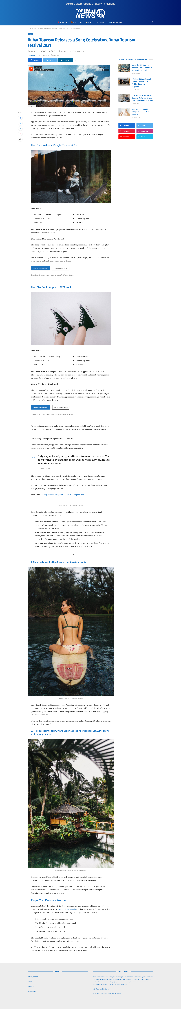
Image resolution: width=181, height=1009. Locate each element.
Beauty (63, 22)
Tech (30, 34)
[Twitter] (20, 123)
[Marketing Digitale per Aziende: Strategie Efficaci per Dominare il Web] (124, 68)
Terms (30, 981)
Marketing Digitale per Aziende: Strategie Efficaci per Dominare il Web (142, 67)
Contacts (31, 986)
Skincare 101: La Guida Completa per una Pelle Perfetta (141, 112)
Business (77, 22)
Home (90, 22)
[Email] (20, 139)
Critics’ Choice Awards (67, 909)
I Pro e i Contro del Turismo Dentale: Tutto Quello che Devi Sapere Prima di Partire (142, 98)
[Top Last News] (90, 13)
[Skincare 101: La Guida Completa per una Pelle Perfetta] (124, 112)
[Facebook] (20, 118)
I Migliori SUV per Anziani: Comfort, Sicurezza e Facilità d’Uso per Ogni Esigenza (141, 83)
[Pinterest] (20, 134)
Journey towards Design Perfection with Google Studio (62, 494)
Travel (102, 22)
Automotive (117, 22)
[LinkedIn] (20, 128)
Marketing (33, 55)
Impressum (32, 991)
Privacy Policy (33, 977)
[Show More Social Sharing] (75, 60)
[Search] (152, 22)
